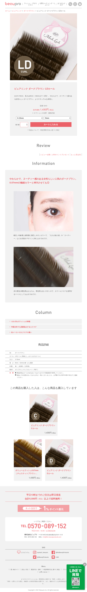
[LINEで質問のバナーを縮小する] (84, 564)
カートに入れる (51, 124)
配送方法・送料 (36, 569)
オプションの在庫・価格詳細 (44, 113)
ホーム (7, 11)
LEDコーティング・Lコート (47, 4)
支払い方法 (25, 569)
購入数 (18, 125)
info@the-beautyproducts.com (52, 537)
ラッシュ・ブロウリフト (30, 4)
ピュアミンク (17, 11)
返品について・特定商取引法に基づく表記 (44, 130)
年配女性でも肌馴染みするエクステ (24, 327)
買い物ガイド (15, 569)
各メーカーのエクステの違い (21, 332)
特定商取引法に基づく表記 (52, 569)
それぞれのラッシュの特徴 (20, 321)
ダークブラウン (29, 11)
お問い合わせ (43, 572)
